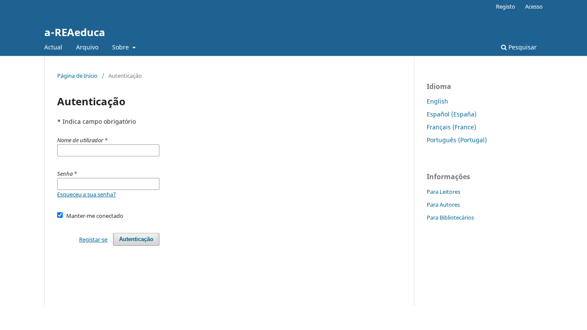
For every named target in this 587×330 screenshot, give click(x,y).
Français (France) (451, 127)
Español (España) (452, 114)
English (437, 101)
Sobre (121, 47)
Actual (53, 47)
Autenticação (136, 239)
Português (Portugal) (457, 140)
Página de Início (77, 75)
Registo (505, 6)
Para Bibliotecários (450, 217)
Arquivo (87, 47)
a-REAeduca (74, 32)
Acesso (534, 6)
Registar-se (93, 239)
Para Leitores (443, 192)
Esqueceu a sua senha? (86, 194)
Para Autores (443, 204)
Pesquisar (522, 47)
